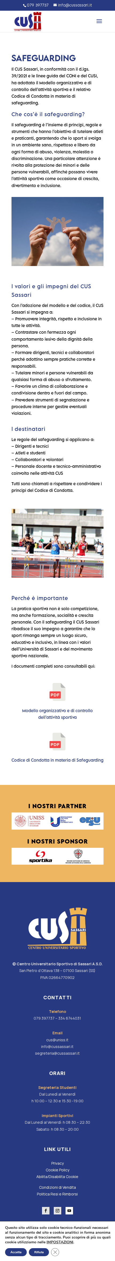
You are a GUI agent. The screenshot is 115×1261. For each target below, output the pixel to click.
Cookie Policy (57, 1169)
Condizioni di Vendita (57, 1187)
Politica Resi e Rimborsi (57, 1194)
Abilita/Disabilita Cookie (57, 1176)
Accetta (15, 1252)
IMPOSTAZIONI (60, 1242)
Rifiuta (39, 1252)
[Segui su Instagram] (57, 1210)
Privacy (57, 1163)
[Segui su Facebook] (45, 1210)
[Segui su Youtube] (69, 1210)
